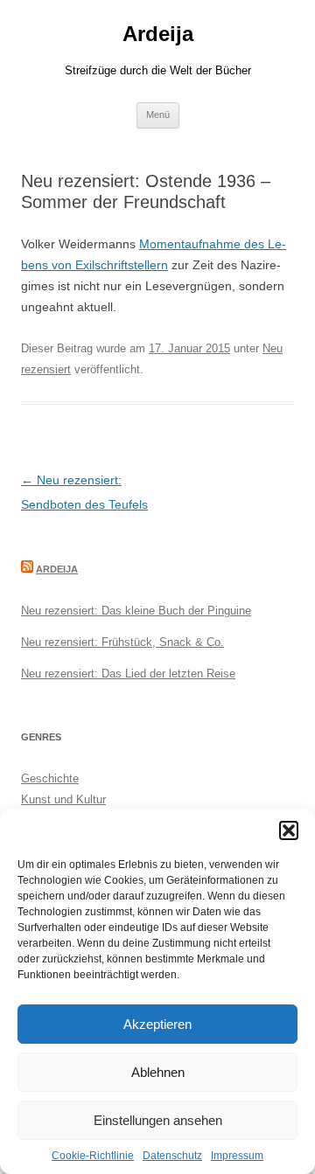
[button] (289, 830)
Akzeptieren (157, 1024)
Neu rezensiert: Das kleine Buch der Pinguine (136, 610)
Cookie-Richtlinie (93, 1156)
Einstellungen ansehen (158, 1120)
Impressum (237, 1156)
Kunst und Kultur (63, 799)
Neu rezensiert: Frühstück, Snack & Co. (122, 642)
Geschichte (50, 778)
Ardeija (157, 33)
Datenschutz (172, 1156)
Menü (158, 114)
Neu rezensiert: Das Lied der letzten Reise (128, 673)
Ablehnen (158, 1072)
